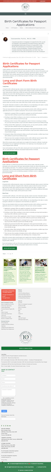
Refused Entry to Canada (6, 317)
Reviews (20, 308)
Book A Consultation (22, 307)
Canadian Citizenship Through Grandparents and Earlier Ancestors (14, 355)
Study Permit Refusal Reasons (24, 294)
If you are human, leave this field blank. (7, 416)
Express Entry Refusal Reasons (24, 296)
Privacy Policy (4, 459)
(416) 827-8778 (4, 440)
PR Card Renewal (4, 322)
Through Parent (6, 297)
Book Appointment (10, 153)
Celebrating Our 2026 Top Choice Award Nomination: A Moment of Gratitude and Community (19, 364)
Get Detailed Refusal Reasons (24, 297)
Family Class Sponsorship (6, 305)
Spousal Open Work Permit (6, 313)
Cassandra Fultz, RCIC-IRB (23, 38)
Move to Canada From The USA (7, 304)
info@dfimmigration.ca (6, 457)
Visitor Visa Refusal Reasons (24, 293)
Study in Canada (4, 312)
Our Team (20, 302)
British (21, 27)
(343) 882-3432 (4, 448)
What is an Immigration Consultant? (25, 304)
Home (7, 27)
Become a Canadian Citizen (6, 318)
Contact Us (20, 313)
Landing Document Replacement (7, 327)
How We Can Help (21, 305)
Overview (20, 291)
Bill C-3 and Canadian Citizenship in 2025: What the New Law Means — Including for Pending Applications (21, 359)
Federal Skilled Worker (5, 307)
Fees (19, 312)
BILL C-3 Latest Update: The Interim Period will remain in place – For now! (15, 366)
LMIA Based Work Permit (23, 319)
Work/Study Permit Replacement (7, 329)
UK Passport (14, 27)
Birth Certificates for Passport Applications (35, 27)
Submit (4, 411)
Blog (19, 310)
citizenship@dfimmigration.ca (7, 452)
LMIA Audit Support (22, 318)
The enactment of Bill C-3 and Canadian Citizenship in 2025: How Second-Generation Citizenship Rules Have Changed (24, 362)
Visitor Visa (3, 315)
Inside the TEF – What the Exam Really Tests (10, 357)
